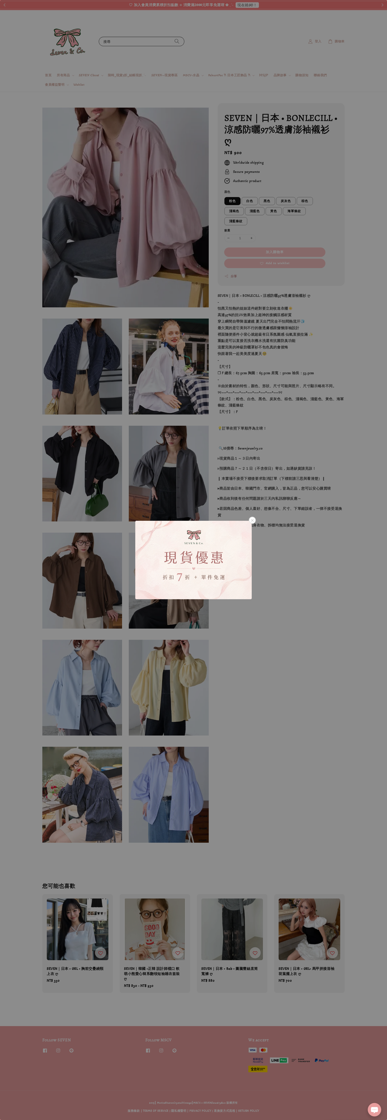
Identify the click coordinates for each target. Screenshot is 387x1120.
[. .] (193, 560)
